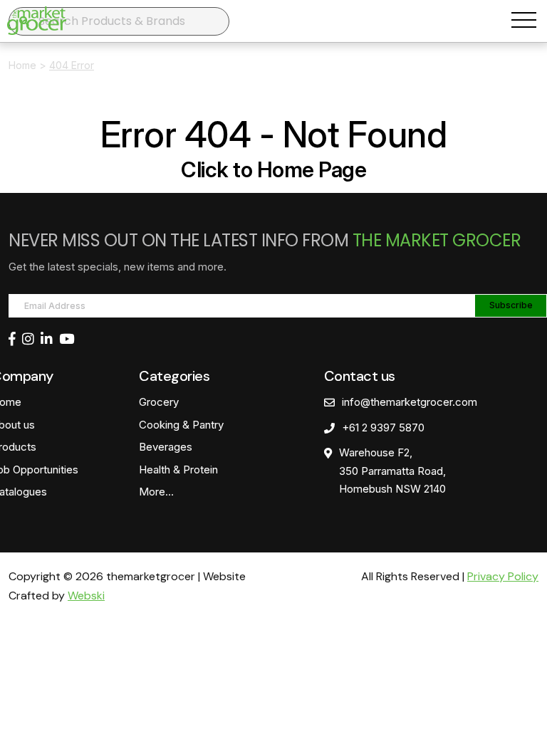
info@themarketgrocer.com (409, 402)
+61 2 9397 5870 (383, 427)
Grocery (159, 402)
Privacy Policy (502, 576)
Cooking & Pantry (181, 424)
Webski (86, 595)
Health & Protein (178, 469)
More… (156, 491)
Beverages (165, 446)
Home (22, 65)
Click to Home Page (273, 169)
